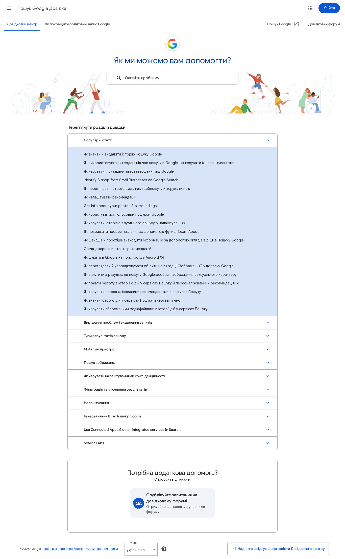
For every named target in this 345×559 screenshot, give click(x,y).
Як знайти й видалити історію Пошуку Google (123, 154)
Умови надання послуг (102, 549)
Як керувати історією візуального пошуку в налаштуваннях (134, 223)
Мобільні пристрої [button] (99, 349)
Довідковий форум (324, 24)
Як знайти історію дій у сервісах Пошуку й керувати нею (132, 300)
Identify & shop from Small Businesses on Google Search (131, 180)
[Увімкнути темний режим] (164, 549)
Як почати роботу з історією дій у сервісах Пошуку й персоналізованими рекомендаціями (161, 283)
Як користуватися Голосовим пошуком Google (124, 214)
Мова (133, 543)
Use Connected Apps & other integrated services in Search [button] (132, 430)
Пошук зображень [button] (99, 363)
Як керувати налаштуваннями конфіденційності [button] (124, 376)
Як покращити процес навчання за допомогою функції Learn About (141, 231)
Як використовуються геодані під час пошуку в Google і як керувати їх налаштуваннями (159, 163)
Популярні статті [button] (98, 140)
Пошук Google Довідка (41, 8)
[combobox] (172, 78)
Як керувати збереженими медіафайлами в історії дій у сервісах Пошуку (146, 309)
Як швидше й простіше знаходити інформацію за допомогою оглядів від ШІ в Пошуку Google (164, 240)
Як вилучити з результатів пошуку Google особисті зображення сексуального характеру (160, 274)
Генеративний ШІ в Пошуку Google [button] (112, 416)
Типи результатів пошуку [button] (105, 336)
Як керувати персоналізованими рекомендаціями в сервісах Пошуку (142, 291)
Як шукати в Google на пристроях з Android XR (124, 257)
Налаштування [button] (96, 403)
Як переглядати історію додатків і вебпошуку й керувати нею (137, 188)
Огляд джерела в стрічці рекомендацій (117, 249)
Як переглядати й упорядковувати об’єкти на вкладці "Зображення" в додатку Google (159, 266)
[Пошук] (119, 78)
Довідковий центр (22, 24)
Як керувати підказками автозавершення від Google (129, 171)
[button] (9, 8)
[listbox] (141, 549)
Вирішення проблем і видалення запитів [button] (118, 322)
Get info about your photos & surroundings (120, 206)
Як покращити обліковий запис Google (77, 24)
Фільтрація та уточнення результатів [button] (115, 389)
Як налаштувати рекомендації (109, 197)
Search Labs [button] (94, 443)
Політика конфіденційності (63, 549)
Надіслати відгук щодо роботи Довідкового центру (281, 549)
